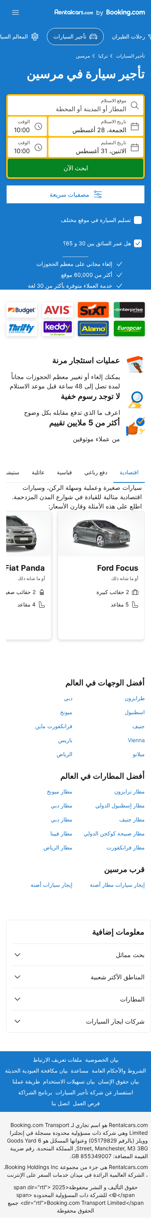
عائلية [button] (38, 472)
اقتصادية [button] (129, 472)
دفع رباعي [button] (95, 472)
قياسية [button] (64, 472)
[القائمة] (15, 12)
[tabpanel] (75, 567)
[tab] (129, 472)
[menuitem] (75, 36)
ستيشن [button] (11, 472)
